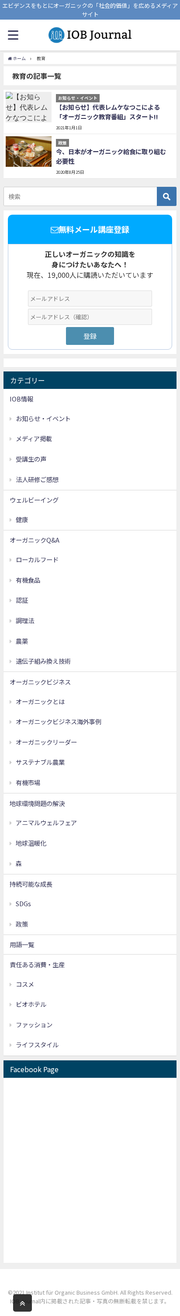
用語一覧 (22, 944)
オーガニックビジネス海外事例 (58, 721)
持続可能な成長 (31, 883)
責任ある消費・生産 (37, 964)
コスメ (25, 984)
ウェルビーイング (34, 499)
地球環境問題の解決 (37, 803)
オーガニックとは (40, 701)
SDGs (23, 903)
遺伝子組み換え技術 (43, 660)
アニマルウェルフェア (46, 822)
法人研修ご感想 (37, 479)
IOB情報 (21, 398)
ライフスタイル (37, 1044)
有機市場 (28, 782)
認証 (22, 599)
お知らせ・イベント (43, 418)
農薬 (22, 640)
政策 (22, 923)
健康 (22, 519)
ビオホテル (31, 1004)
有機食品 (28, 579)
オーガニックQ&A (34, 539)
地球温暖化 (31, 842)
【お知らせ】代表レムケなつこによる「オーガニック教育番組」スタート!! (108, 111)
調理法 (25, 620)
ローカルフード (37, 559)
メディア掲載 (34, 438)
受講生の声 (31, 458)
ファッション (34, 1024)
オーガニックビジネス (40, 681)
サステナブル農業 (40, 761)
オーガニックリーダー (46, 741)
